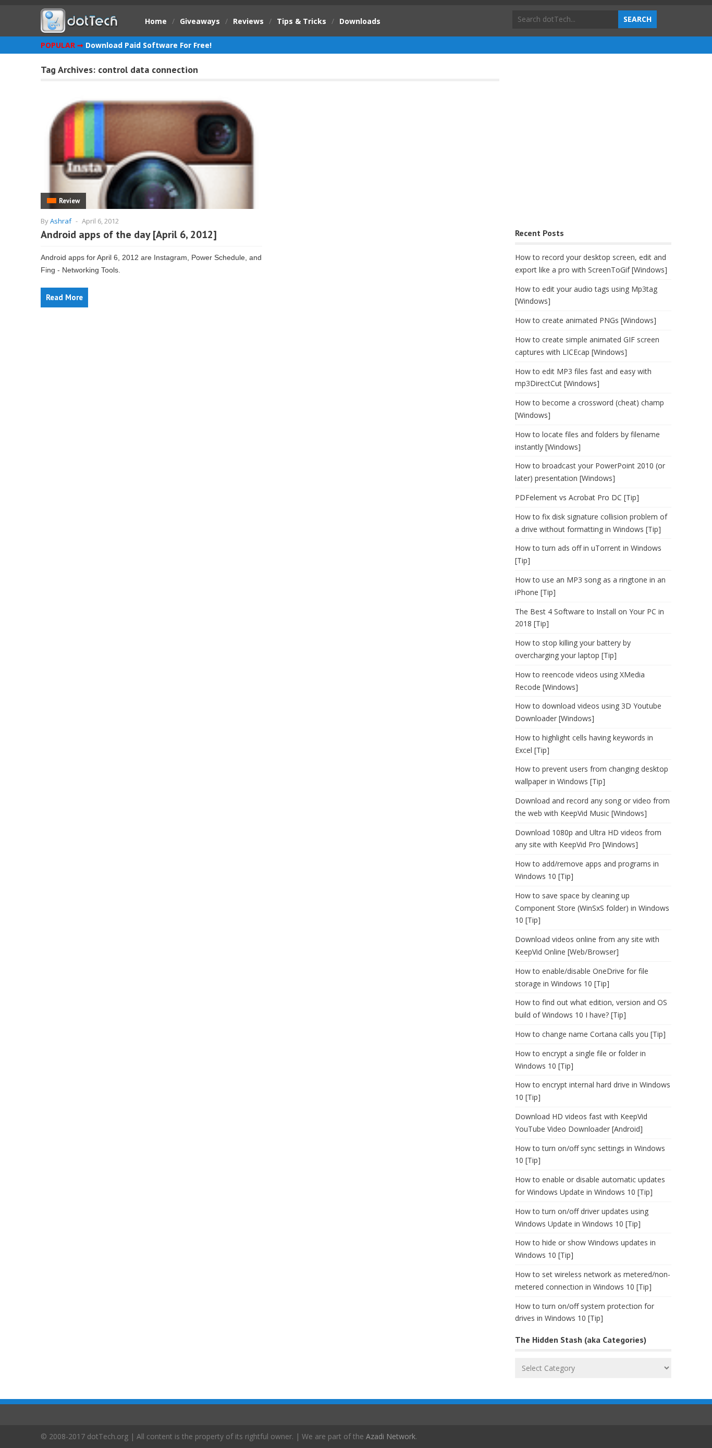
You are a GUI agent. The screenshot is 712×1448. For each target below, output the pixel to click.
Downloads (359, 21)
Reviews (248, 21)
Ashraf (60, 221)
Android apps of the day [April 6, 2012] (129, 234)
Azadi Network (390, 1436)
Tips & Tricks (301, 21)
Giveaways (200, 21)
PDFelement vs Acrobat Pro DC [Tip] (577, 497)
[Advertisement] (593, 143)
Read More (64, 297)
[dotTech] (80, 28)
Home (156, 21)
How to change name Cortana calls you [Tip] (590, 1034)
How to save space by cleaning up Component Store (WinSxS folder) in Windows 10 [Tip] (592, 907)
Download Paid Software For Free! (148, 45)
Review (69, 200)
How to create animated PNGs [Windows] (585, 320)
